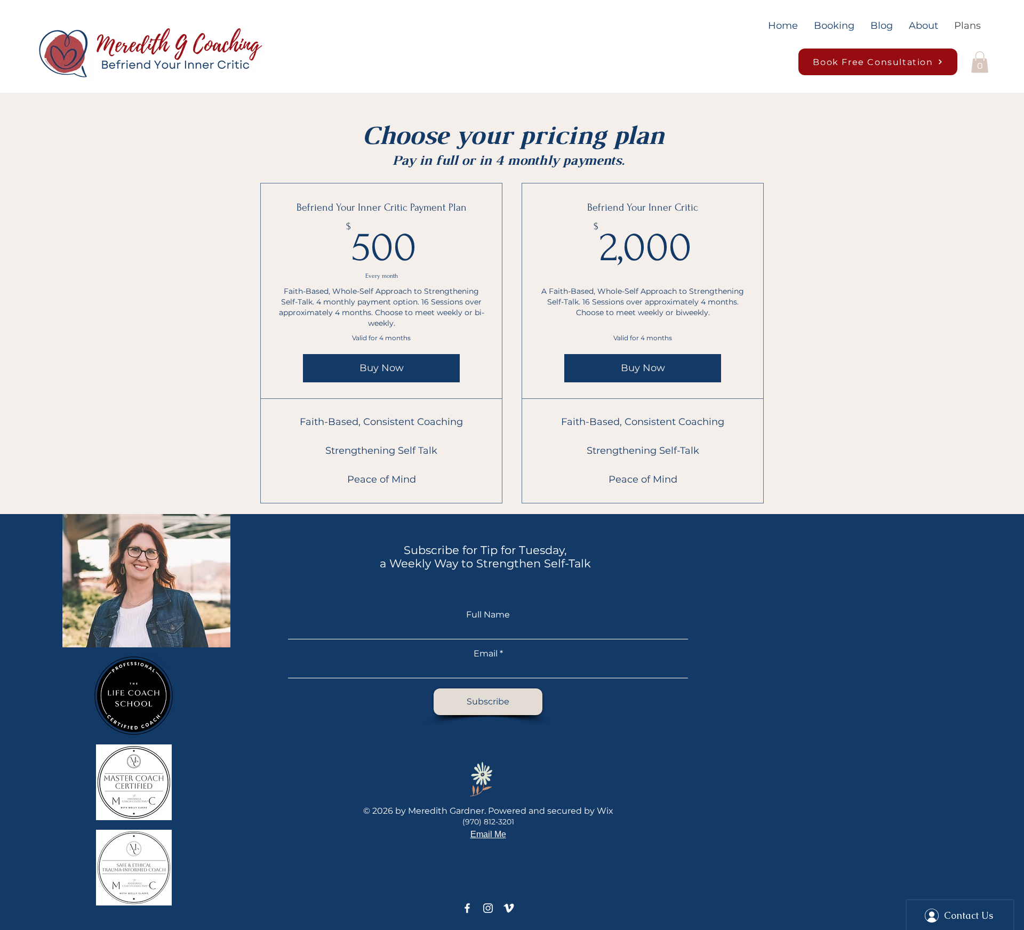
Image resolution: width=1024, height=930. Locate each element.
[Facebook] (467, 908)
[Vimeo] (508, 908)
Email (486, 654)
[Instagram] (488, 908)
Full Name (488, 615)
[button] (980, 62)
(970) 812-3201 (488, 822)
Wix (605, 811)
